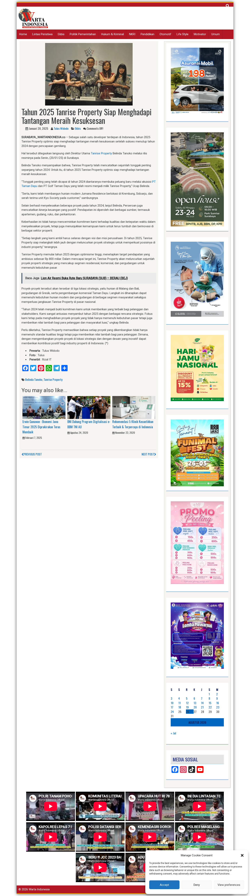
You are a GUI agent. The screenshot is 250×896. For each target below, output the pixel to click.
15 (210, 703)
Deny (197, 885)
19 (187, 707)
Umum (215, 34)
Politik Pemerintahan (83, 34)
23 (217, 707)
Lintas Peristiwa (42, 34)
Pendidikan (147, 34)
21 (202, 707)
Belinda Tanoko (33, 379)
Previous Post (33, 454)
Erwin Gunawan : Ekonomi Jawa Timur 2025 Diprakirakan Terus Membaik (41, 426)
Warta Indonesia (39, 889)
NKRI (132, 34)
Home (23, 34)
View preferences (229, 885)
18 (179, 707)
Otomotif (165, 34)
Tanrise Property (101, 153)
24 (172, 711)
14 (202, 703)
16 (217, 703)
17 (172, 707)
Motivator (200, 34)
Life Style (182, 34)
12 (187, 703)
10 (172, 703)
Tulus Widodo (61, 128)
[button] (242, 855)
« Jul (173, 733)
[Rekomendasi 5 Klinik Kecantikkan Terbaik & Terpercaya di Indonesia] (133, 407)
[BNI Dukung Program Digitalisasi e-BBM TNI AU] (88, 407)
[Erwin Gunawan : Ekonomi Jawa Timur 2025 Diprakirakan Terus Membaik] (43, 407)
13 (195, 703)
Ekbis (61, 34)
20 (195, 707)
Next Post (148, 454)
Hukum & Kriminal (112, 34)
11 (179, 703)
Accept (164, 885)
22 (210, 707)
